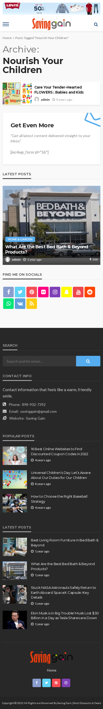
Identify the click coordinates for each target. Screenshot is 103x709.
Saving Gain (35, 418)
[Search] (95, 24)
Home (51, 670)
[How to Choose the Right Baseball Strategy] (15, 503)
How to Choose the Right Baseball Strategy (59, 498)
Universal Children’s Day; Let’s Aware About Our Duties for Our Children (61, 474)
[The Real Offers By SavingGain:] (51, 657)
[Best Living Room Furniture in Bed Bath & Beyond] (15, 547)
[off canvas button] (6, 24)
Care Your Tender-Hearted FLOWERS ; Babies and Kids (58, 89)
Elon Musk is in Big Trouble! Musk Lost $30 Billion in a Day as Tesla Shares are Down (65, 615)
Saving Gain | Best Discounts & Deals (79, 703)
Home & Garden (20, 239)
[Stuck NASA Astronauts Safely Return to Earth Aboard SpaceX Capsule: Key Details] (15, 594)
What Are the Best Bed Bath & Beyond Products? (46, 249)
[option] (51, 225)
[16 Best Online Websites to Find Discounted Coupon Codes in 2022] (15, 455)
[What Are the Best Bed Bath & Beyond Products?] (51, 225)
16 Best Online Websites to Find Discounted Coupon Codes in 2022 (59, 451)
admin (45, 99)
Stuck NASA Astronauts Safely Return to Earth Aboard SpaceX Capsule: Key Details (63, 592)
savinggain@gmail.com (38, 411)
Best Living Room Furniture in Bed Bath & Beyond (65, 542)
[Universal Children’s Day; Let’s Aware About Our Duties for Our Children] (15, 479)
